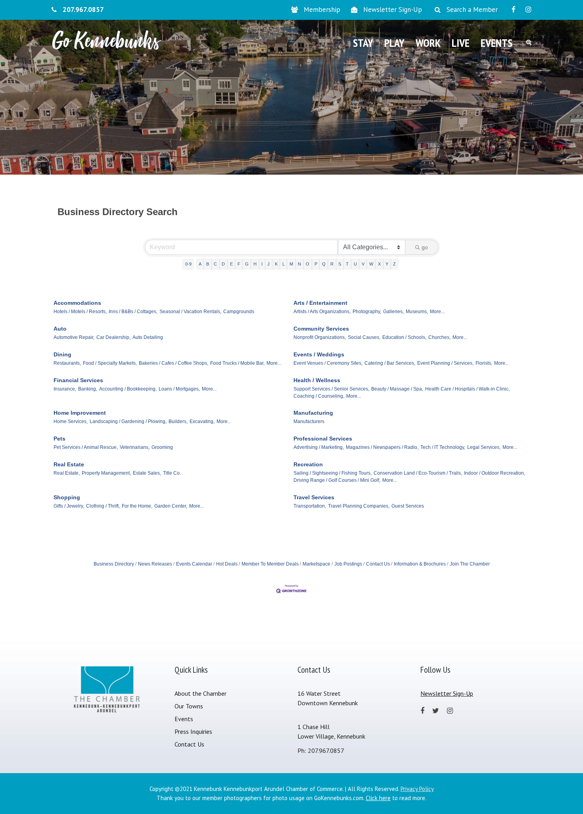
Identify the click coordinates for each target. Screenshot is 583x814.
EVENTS (496, 42)
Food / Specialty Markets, (110, 363)
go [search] (425, 247)
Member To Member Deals (270, 564)
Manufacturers (308, 421)
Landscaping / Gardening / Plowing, (128, 421)
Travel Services (313, 497)
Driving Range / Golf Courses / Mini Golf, (336, 480)
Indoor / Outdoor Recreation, (494, 473)
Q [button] (324, 264)
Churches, (439, 337)
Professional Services (322, 438)
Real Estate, (67, 473)
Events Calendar (194, 564)
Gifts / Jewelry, (69, 506)
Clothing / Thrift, (103, 506)
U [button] (355, 264)
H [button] (255, 264)
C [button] (215, 264)
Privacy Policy (417, 789)
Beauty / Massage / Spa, (397, 389)
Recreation (308, 464)
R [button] (332, 264)
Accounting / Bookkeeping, (128, 389)
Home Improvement (80, 413)
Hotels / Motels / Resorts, (80, 311)
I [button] (262, 264)
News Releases (155, 564)
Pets (59, 438)
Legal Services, (484, 447)
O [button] (307, 264)
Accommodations (77, 303)
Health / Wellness (316, 380)
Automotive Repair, (74, 337)
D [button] (223, 264)
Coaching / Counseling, (318, 396)
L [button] (283, 264)
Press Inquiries (193, 731)
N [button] (299, 264)
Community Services (321, 328)
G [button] (247, 264)
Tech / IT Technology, (442, 447)
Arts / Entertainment (320, 303)
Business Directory (114, 564)
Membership (322, 9)
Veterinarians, (135, 447)
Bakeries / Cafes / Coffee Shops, (173, 363)
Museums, (417, 311)
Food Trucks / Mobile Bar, (237, 363)
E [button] (231, 264)
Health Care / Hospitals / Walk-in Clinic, (467, 389)
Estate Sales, (147, 473)
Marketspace (316, 564)
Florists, (484, 363)
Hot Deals (227, 564)
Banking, (87, 389)
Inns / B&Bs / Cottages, (133, 311)
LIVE (461, 42)
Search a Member (472, 9)
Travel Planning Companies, (358, 506)
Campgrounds (238, 311)
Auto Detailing (147, 337)
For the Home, (137, 506)
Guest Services (407, 506)
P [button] (316, 264)
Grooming (162, 447)
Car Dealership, (113, 337)
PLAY (394, 42)
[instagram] (528, 9)
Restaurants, (67, 363)
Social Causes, (364, 337)
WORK (428, 42)
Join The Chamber (470, 564)
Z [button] (394, 264)
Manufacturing (313, 413)
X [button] (379, 264)
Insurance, (65, 389)
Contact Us (378, 564)
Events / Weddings (318, 354)
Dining (62, 354)
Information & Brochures (420, 564)
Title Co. (172, 473)
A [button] (200, 264)
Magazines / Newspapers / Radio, (382, 447)
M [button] (291, 264)
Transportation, (309, 506)
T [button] (347, 264)
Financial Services (78, 380)
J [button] (268, 264)
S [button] (339, 264)
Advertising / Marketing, (318, 447)
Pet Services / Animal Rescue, (86, 447)
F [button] (239, 264)
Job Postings (348, 564)
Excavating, (202, 421)
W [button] (371, 264)
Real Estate (69, 464)
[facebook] (514, 9)
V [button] (363, 264)
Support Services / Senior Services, (331, 389)
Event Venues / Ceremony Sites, (327, 363)
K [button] (276, 264)
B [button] (207, 264)
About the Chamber (200, 693)
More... (437, 311)
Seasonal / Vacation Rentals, (190, 311)
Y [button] (386, 264)
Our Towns (189, 706)
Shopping (67, 497)
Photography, (367, 311)
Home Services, (71, 421)
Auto (60, 328)
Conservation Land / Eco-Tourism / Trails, (418, 473)
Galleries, (393, 311)
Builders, (178, 421)
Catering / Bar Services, (389, 363)
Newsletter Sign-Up (392, 9)
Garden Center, (170, 506)
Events (184, 719)
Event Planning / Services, (445, 363)
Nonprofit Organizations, (319, 337)
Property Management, (106, 473)
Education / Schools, (404, 337)
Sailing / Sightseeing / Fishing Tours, (332, 473)
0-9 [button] (188, 264)
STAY (363, 42)
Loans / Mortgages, (179, 389)
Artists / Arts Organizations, (322, 311)
